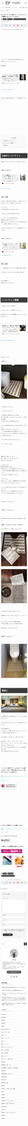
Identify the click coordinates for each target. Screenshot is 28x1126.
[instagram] (14, 977)
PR (3, 1026)
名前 (4, 914)
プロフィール (14, 972)
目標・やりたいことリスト (9, 1100)
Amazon (5, 1017)
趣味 (4, 1115)
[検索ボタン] (25, 3)
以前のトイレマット (9, 140)
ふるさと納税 (6, 1050)
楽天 (4, 1094)
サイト (4, 924)
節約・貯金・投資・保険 (8, 1103)
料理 (4, 1085)
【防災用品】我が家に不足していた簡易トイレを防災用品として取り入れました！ (14, 1004)
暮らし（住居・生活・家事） (9, 1088)
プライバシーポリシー (8, 1047)
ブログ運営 (5, 1053)
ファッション (6, 1044)
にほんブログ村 (5, 780)
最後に (6, 145)
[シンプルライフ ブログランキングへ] (9, 787)
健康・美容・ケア (7, 1064)
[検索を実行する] (25, 944)
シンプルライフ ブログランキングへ (8, 789)
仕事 (4, 1062)
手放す (4, 19)
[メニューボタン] (2, 3)
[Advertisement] (14, 46)
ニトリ (4, 1041)
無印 (4, 1097)
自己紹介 (5, 1106)
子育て (4, 1070)
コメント (5, 898)
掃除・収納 (10, 19)
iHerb (4, 1020)
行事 (4, 1109)
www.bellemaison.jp (6, 188)
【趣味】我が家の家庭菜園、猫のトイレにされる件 (13, 987)
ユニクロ (5, 1056)
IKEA (4, 1023)
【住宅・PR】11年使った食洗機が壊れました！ (12, 990)
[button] (2, 25)
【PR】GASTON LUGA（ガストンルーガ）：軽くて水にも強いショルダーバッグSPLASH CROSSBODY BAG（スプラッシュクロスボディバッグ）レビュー (14, 999)
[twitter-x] (11, 977)
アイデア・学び (6, 1032)
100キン (5, 1014)
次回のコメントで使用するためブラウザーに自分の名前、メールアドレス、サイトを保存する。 (14, 930)
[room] (17, 977)
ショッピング (6, 1038)
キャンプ (5, 1035)
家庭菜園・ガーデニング (8, 1073)
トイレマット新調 (9, 143)
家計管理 (5, 1076)
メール (5, 919)
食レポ (4, 1118)
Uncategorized (6, 1029)
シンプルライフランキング (6, 842)
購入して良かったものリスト (19, 19)
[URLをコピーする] (25, 25)
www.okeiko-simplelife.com (7, 89)
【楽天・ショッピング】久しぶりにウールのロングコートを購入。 (14, 994)
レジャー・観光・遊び (8, 1059)
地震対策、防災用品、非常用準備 (10, 1067)
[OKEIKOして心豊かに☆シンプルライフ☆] (14, 3)
